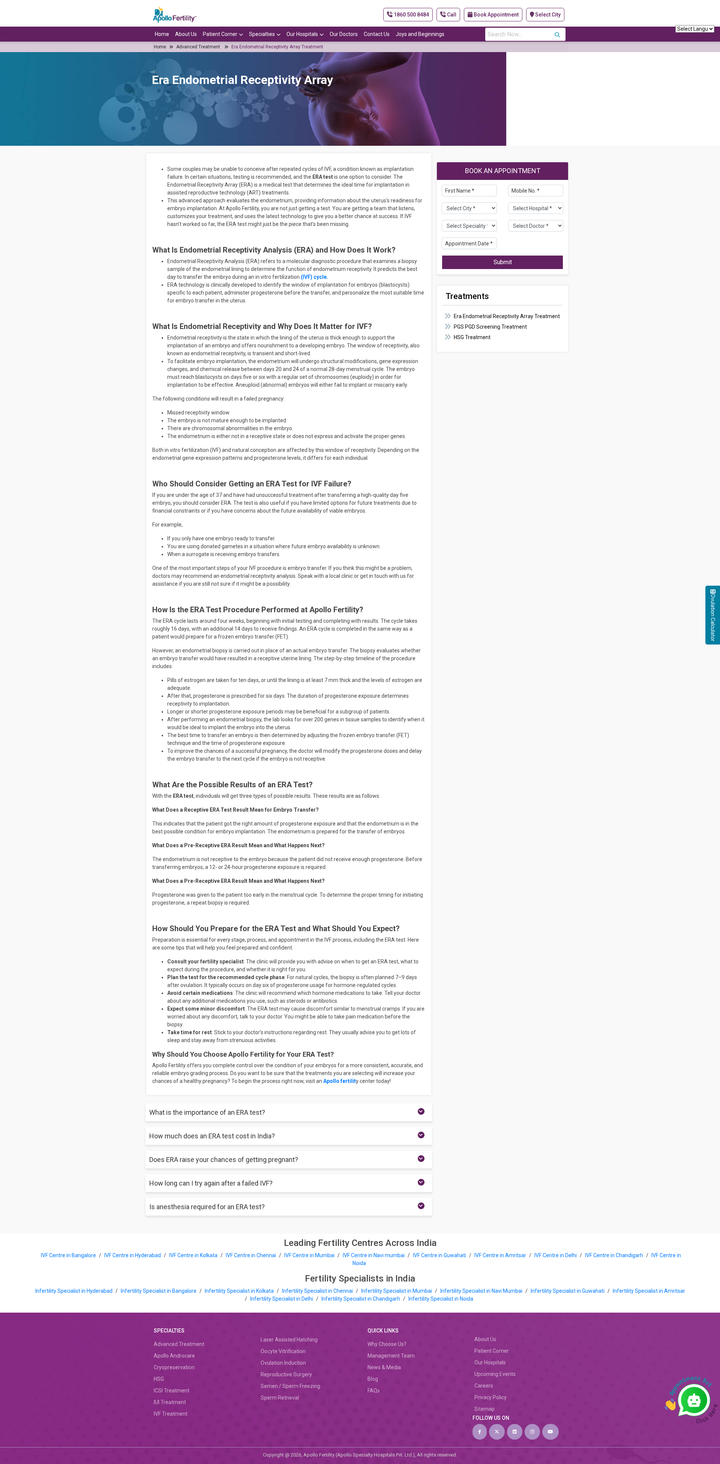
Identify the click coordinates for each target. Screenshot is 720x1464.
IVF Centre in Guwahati (439, 1255)
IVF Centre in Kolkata (194, 1255)
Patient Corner (220, 34)
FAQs (374, 1391)
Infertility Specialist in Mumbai (397, 1291)
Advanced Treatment (198, 46)
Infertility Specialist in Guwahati (568, 1291)
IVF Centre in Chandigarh (614, 1255)
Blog (373, 1379)
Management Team (391, 1356)
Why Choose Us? (387, 1344)
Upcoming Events (495, 1374)
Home (162, 34)
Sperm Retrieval (280, 1398)
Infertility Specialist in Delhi (282, 1299)
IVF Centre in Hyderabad (132, 1255)
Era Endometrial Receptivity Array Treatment (277, 46)
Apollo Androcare (174, 1356)
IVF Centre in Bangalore (69, 1255)
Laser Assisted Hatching (289, 1340)
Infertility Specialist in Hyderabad (74, 1291)
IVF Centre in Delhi (556, 1255)
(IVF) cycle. (315, 277)
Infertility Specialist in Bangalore (159, 1291)
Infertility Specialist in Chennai (318, 1291)
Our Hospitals (302, 34)
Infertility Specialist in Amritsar (649, 1291)
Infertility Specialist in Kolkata (240, 1291)
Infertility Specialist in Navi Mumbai (482, 1291)
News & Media (384, 1367)
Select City (547, 15)
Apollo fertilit (339, 1081)
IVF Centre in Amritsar (500, 1255)
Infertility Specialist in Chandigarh (361, 1299)
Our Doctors (344, 34)
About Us (186, 34)
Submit (503, 262)
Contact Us (377, 34)
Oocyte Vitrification (283, 1351)
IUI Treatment (170, 1402)
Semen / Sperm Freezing (290, 1386)
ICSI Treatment (171, 1391)
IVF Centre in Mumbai (309, 1255)
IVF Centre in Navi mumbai (374, 1255)
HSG (159, 1379)
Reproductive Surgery (286, 1374)
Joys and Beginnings (420, 34)
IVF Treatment (171, 1414)
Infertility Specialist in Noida (440, 1299)
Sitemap (484, 1409)
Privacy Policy (490, 1397)
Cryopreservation (174, 1367)
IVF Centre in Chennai (251, 1255)
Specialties (262, 34)
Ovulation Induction (283, 1363)
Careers (483, 1386)
